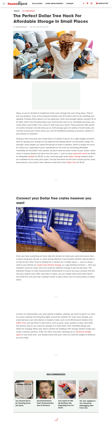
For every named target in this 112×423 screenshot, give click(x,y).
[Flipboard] (87, 4)
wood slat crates (80, 153)
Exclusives (37, 3)
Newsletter (103, 3)
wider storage (75, 156)
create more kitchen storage (49, 264)
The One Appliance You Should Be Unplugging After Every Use (88, 404)
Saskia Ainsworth (21, 27)
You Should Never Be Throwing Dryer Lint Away (23, 403)
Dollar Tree (71, 162)
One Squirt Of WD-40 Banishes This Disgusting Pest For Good (66, 404)
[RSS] (91, 4)
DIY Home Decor (28, 11)
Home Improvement (54, 3)
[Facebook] (84, 4)
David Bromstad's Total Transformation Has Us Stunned (45, 403)
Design (16, 11)
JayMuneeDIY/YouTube (88, 250)
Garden (69, 3)
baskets (31, 156)
